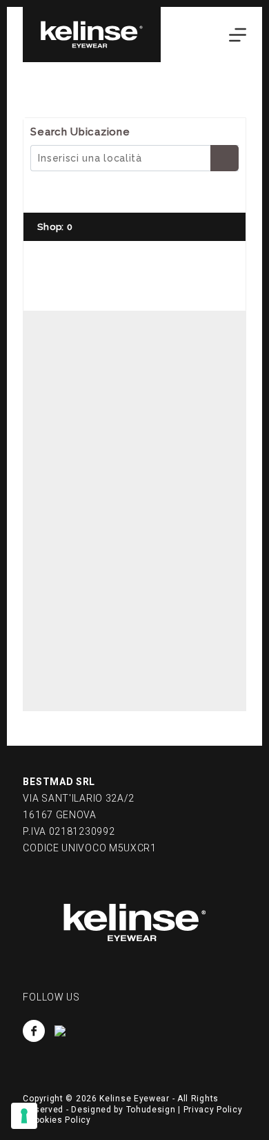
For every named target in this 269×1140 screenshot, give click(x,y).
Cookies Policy (59, 1120)
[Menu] (237, 35)
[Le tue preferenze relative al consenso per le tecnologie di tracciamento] (24, 1116)
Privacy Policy (213, 1109)
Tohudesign (151, 1109)
